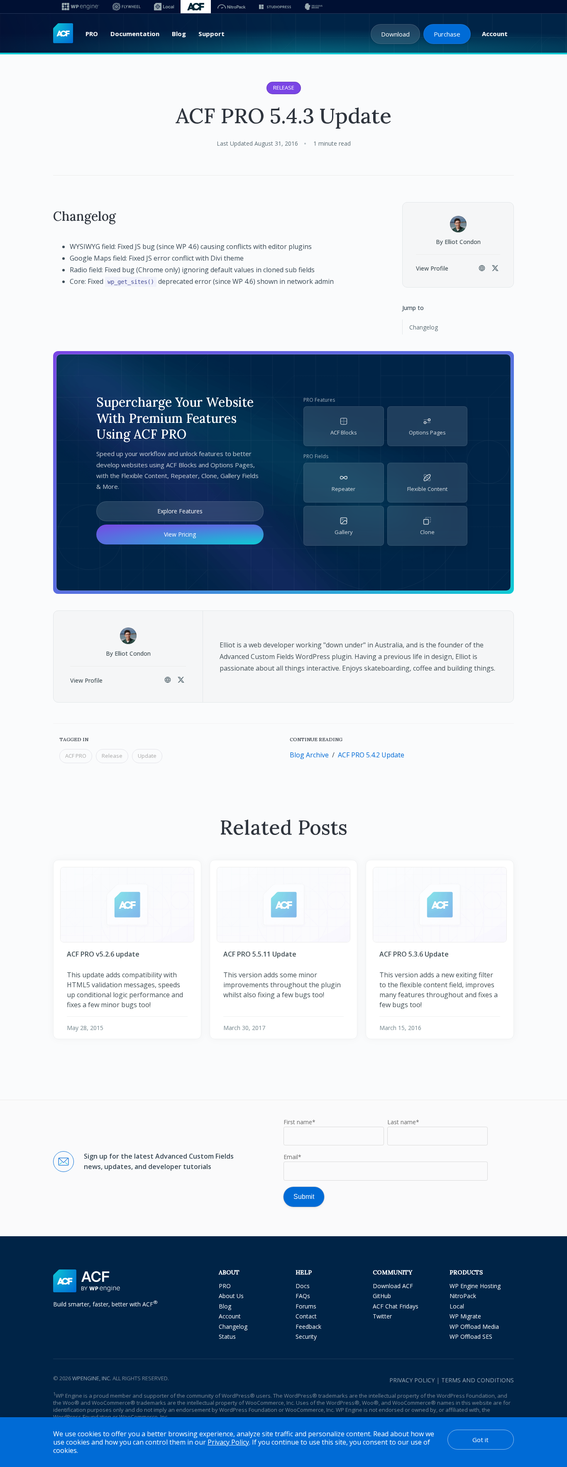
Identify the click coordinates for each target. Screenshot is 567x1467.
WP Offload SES (471, 1336)
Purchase (447, 34)
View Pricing (180, 534)
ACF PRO (75, 755)
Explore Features (180, 511)
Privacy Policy (412, 1380)
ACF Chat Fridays (395, 1306)
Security (306, 1336)
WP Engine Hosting (475, 1286)
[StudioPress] (275, 6)
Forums (306, 1306)
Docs (303, 1286)
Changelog (423, 327)
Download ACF (393, 1286)
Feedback (308, 1326)
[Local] (164, 6)
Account (495, 33)
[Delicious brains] (314, 6)
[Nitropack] (231, 6)
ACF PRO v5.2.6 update (103, 954)
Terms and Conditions (477, 1380)
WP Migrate (465, 1316)
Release (283, 87)
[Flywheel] (126, 6)
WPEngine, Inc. (91, 1378)
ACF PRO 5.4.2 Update (371, 754)
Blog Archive (309, 754)
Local (457, 1306)
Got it (480, 1439)
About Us (231, 1296)
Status (227, 1336)
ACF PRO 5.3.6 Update (414, 954)
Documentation (134, 33)
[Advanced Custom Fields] (63, 33)
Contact (306, 1316)
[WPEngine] (80, 6)
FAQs (303, 1296)
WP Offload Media (474, 1326)
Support (211, 33)
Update (147, 755)
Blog (179, 33)
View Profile (432, 268)
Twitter (382, 1316)
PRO (92, 33)
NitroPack (463, 1296)
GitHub (382, 1296)
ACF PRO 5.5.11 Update (259, 954)
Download (395, 34)
